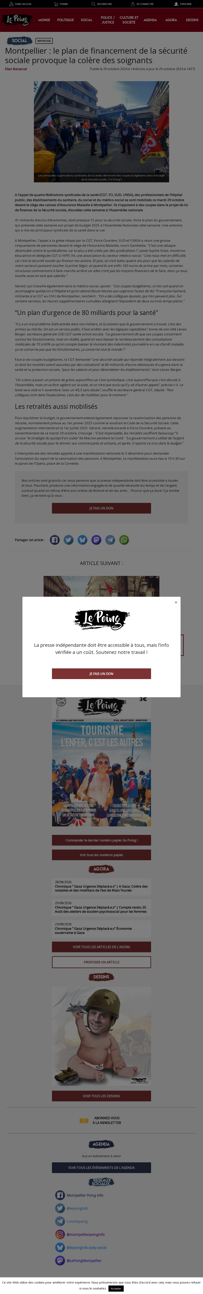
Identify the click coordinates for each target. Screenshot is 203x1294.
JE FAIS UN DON (101, 674)
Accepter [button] (116, 1288)
